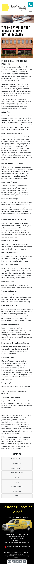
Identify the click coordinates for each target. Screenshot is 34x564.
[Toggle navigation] (30, 10)
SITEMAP (8, 517)
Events (17, 482)
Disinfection (17, 491)
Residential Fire (17, 463)
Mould (17, 477)
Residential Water (17, 459)
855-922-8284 (18, 540)
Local (17, 496)
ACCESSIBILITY (23, 517)
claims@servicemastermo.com (19, 542)
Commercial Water (17, 468)
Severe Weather (17, 486)
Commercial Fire (17, 473)
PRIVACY (15, 517)
